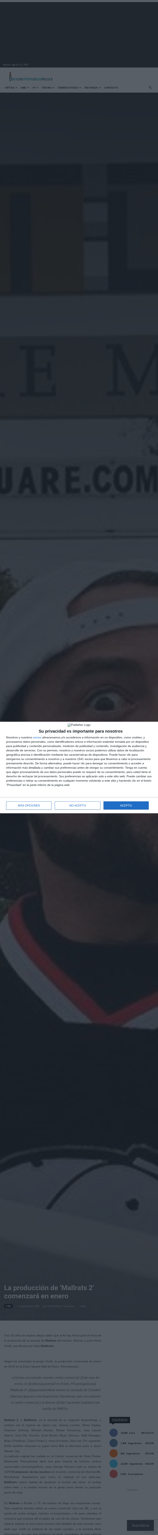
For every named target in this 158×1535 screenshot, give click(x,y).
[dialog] (79, 767)
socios (37, 737)
